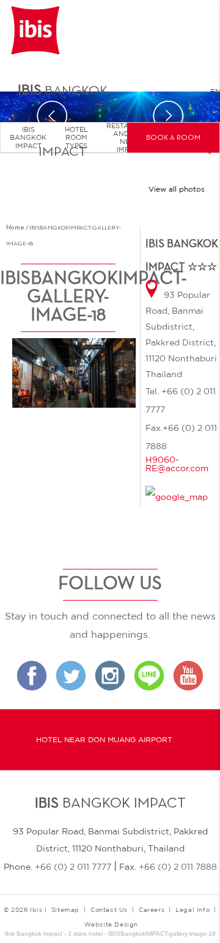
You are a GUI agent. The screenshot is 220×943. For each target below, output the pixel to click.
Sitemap (65, 909)
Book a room (173, 138)
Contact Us (109, 909)
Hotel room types (76, 137)
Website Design (111, 924)
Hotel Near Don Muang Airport (104, 739)
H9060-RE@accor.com (176, 464)
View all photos (176, 189)
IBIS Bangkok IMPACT (28, 137)
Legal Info (192, 909)
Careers (151, 909)
